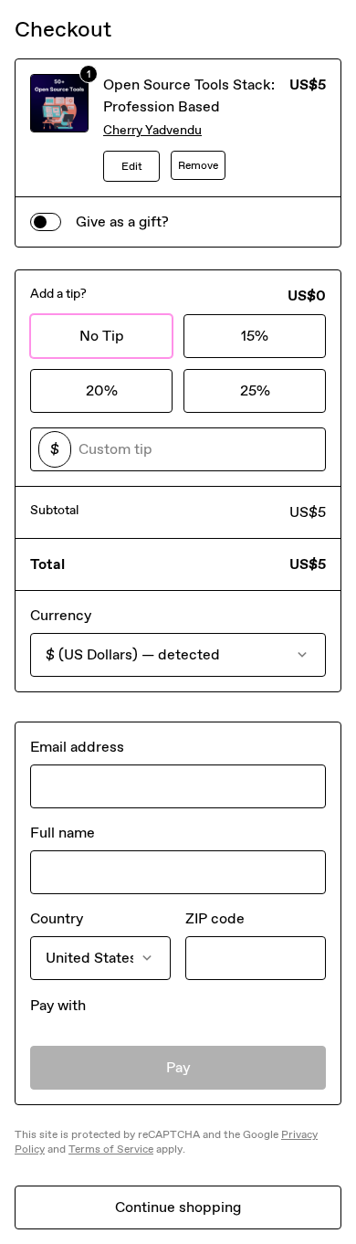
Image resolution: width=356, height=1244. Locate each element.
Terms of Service (110, 1149)
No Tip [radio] (101, 335)
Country (56, 918)
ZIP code (215, 918)
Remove (198, 165)
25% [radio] (255, 390)
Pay (178, 1067)
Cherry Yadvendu (152, 130)
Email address (77, 746)
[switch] (45, 222)
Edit (131, 166)
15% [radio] (254, 335)
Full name (62, 832)
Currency (60, 615)
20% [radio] (102, 390)
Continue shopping (178, 1207)
